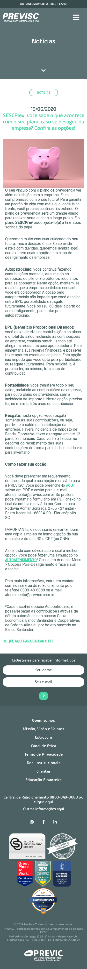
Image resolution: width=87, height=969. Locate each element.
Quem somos (43, 721)
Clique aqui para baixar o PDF (28, 641)
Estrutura (43, 738)
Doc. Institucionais (43, 763)
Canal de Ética (43, 746)
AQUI (70, 485)
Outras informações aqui (43, 809)
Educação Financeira (43, 780)
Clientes (43, 772)
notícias (43, 92)
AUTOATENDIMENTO (21, 560)
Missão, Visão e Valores (43, 729)
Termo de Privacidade (43, 755)
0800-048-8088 (64, 797)
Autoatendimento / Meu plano (43, 4)
